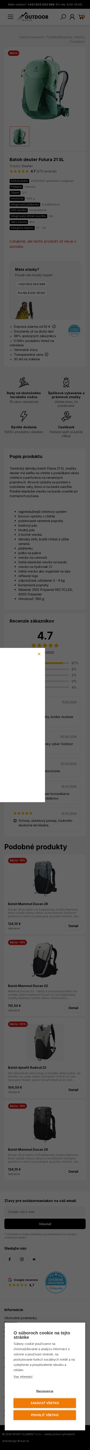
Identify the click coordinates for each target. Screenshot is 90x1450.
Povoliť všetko (45, 1415)
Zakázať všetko (45, 1403)
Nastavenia (44, 1391)
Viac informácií (23, 1376)
